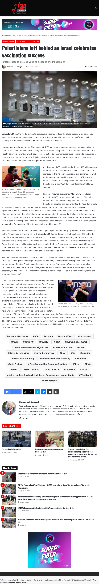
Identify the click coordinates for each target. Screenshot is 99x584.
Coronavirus (85, 336)
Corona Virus (66, 336)
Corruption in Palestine (11, 449)
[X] (23, 418)
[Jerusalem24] (20, 8)
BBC (36, 336)
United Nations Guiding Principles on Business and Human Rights (41, 375)
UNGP (84, 369)
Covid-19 (29, 342)
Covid (15, 342)
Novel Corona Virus (19, 353)
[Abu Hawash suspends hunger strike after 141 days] (49, 439)
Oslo (63, 353)
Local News (21, 41)
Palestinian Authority (23, 358)
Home (6, 36)
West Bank (85, 375)
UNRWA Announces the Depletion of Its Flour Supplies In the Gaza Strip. (46, 508)
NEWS (12, 36)
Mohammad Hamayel (14, 67)
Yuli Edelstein (50, 380)
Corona (49, 336)
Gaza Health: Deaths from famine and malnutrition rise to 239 (42, 473)
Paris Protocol (16, 364)
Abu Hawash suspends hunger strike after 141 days (49, 450)
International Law (63, 347)
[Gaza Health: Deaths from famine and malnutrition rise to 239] (9, 477)
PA (73, 353)
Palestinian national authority (55, 358)
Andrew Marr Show (18, 336)
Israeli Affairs (21, 36)
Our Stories (34, 41)
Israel (81, 347)
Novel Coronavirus (45, 353)
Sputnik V (70, 369)
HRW (57, 342)
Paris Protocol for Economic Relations (48, 364)
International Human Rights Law (32, 347)
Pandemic (81, 358)
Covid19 (44, 342)
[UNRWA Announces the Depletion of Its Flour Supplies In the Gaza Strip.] (9, 512)
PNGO (15, 369)
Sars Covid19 (52, 369)
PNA (88, 364)
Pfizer (77, 364)
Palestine (85, 353)
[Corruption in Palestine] (16, 439)
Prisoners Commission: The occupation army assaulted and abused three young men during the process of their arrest (82, 453)
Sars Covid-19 (32, 369)
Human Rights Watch (77, 342)
